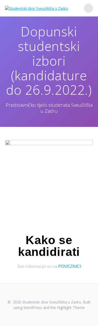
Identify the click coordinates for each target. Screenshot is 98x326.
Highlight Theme (71, 307)
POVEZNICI (69, 266)
